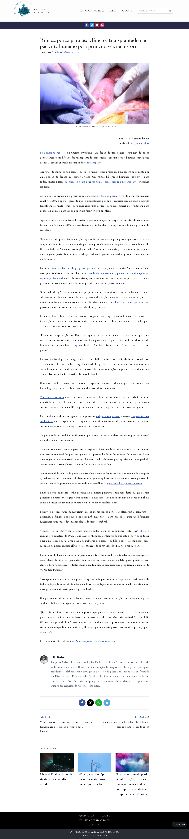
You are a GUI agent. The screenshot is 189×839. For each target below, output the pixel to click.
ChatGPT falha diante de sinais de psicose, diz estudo (56, 779)
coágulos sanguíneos (108, 416)
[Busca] (170, 11)
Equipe (106, 815)
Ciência (66, 52)
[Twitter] (92, 25)
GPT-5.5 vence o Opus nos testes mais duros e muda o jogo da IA (92, 779)
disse (106, 244)
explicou (78, 345)
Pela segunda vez (50, 152)
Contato (94, 824)
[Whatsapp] (98, 702)
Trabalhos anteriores (52, 397)
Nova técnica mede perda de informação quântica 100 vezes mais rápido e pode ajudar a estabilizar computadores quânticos (132, 784)
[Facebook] (87, 25)
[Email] (106, 702)
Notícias (99, 10)
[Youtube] (97, 25)
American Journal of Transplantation (95, 641)
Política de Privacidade (94, 820)
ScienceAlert (141, 143)
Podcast (126, 10)
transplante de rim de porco (124, 302)
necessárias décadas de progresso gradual (72, 268)
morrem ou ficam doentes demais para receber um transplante (101, 181)
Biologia (58, 52)
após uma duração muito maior (124, 483)
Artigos (85, 10)
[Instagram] (102, 25)
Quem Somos (86, 815)
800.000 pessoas (109, 195)
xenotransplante (93, 162)
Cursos (113, 10)
